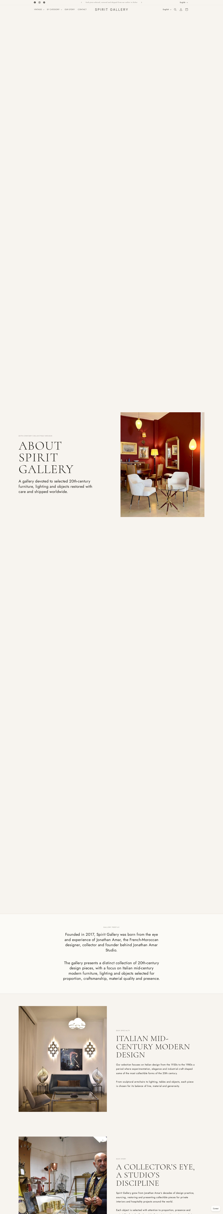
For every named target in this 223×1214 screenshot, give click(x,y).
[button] (39, 9)
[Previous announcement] (81, 2)
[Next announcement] (141, 2)
